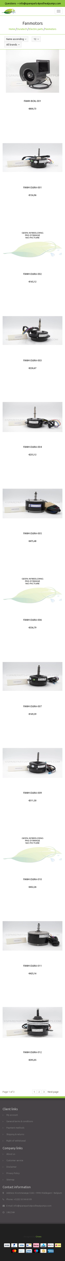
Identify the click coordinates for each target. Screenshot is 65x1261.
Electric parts (36, 29)
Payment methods (15, 1128)
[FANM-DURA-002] (32, 244)
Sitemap (10, 1180)
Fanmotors (50, 29)
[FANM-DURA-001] (32, 157)
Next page (53, 1091)
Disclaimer (11, 1167)
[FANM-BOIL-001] (32, 71)
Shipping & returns (15, 1134)
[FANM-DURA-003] (32, 330)
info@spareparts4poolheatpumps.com (32, 1206)
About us (10, 1154)
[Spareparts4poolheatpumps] (7, 11)
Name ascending (15, 39)
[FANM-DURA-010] (32, 849)
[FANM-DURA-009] (32, 763)
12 (35, 39)
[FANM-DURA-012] (32, 1022)
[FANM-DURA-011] (32, 935)
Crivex (38, 1237)
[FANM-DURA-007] (32, 676)
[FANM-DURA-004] (32, 417)
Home (12, 29)
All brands (11, 44)
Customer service (14, 1160)
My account (12, 1115)
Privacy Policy (13, 1173)
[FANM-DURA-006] (32, 590)
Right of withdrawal (16, 1141)
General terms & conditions (19, 1121)
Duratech (22, 29)
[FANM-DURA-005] (32, 503)
